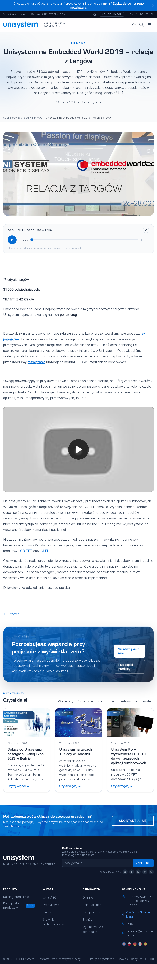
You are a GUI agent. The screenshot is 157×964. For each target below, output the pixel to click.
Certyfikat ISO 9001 (142, 959)
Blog (26, 117)
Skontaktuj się (133, 820)
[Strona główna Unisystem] (20, 24)
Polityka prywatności (102, 959)
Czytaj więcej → (18, 786)
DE (142, 14)
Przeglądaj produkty (125, 667)
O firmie (88, 897)
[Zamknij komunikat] (153, 5)
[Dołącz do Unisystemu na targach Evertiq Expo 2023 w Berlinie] (26, 722)
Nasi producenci (94, 912)
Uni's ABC (49, 897)
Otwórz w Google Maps (138, 914)
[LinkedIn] (125, 871)
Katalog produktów (16, 897)
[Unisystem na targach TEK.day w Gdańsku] (78, 722)
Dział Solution (92, 904)
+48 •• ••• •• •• (14, 14)
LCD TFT (25, 551)
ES (152, 14)
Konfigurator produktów (11, 905)
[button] (78, 449)
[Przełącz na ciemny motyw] (94, 14)
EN (131, 14)
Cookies (123, 959)
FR (147, 14)
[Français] (140, 944)
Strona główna (11, 117)
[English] (124, 944)
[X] (144, 871)
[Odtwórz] (12, 239)
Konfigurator (112, 14)
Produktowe (51, 904)
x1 (146, 230)
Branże (87, 919)
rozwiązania (36, 362)
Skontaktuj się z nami (128, 651)
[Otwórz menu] (150, 25)
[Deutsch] (135, 944)
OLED (45, 551)
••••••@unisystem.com (49, 14)
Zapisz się (143, 862)
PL (136, 14)
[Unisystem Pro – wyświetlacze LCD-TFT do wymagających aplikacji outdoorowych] (130, 722)
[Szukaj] (141, 24)
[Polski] (129, 944)
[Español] (145, 944)
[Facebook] (131, 871)
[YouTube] (138, 871)
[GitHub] (151, 871)
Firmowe (37, 117)
